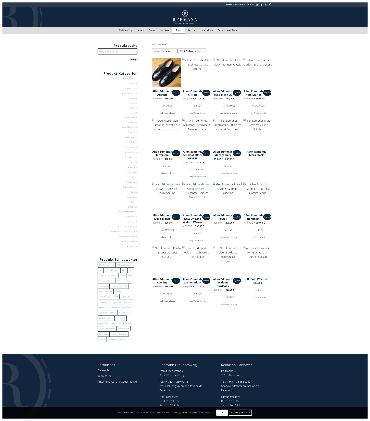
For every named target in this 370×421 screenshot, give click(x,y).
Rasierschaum (115, 323)
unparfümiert (113, 339)
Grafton (115, 297)
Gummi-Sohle (126, 297)
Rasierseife (127, 323)
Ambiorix (131, 132)
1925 (100, 270)
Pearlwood (131, 157)
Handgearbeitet (115, 302)
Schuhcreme (110, 329)
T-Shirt (132, 108)
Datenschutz (105, 370)
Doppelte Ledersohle (106, 281)
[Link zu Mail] (257, 4)
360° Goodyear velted (125, 265)
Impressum (104, 376)
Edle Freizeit (129, 216)
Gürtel (132, 83)
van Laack (131, 172)
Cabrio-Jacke (113, 275)
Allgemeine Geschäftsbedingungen (118, 381)
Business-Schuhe (127, 211)
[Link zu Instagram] (266, 4)
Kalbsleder (116, 307)
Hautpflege (131, 197)
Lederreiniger (127, 307)
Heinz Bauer (130, 152)
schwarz (113, 334)
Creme (122, 275)
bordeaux (102, 275)
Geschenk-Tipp (104, 297)
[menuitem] (131, 30)
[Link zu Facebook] (261, 4)
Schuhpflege (103, 334)
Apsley (124, 270)
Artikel (132, 103)
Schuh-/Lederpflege (127, 226)
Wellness (123, 339)
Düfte (133, 192)
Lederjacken (130, 117)
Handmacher (130, 147)
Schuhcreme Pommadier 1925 (123, 231)
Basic (133, 113)
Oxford (110, 318)
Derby (130, 275)
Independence (104, 307)
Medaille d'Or (123, 313)
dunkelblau (127, 281)
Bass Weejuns (129, 137)
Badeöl (131, 270)
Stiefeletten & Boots (127, 236)
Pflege (132, 177)
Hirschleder (128, 302)
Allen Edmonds (128, 127)
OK (222, 412)
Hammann (103, 302)
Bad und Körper (129, 187)
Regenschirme (129, 93)
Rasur (133, 202)
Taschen (132, 246)
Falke (133, 142)
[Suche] (246, 30)
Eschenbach (119, 291)
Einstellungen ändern (240, 412)
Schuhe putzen (123, 329)
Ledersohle (103, 313)
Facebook (165, 390)
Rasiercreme (103, 323)
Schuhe (131, 207)
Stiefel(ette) (123, 334)
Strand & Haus (129, 241)
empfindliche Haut (105, 291)
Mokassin (102, 318)
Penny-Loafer (120, 318)
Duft (118, 281)
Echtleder (123, 286)
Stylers (132, 167)
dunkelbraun (103, 286)
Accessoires (129, 78)
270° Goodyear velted (106, 265)
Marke (131, 122)
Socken (132, 98)
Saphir (132, 162)
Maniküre (113, 313)
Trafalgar (102, 339)
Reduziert (131, 222)
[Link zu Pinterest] (270, 4)
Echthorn (114, 286)
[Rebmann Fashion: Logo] (185, 17)
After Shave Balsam (112, 270)
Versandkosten (169, 113)
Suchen (133, 60)
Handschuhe (130, 88)
